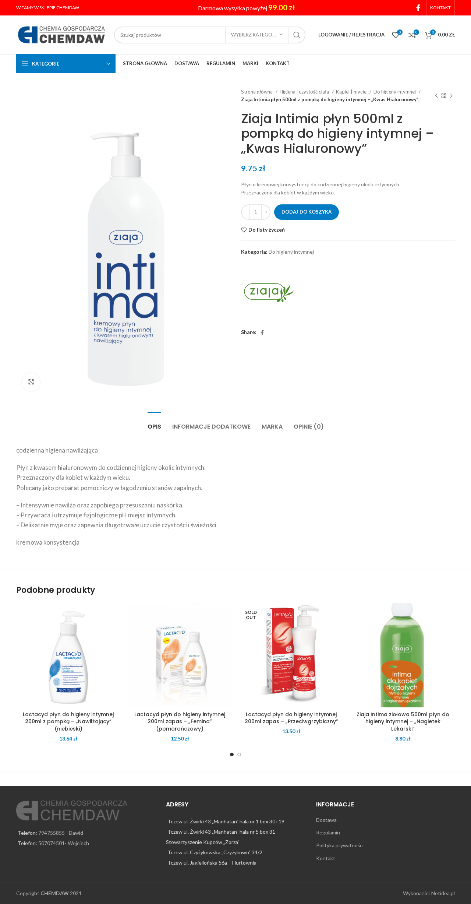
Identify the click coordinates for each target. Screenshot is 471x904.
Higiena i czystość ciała (305, 92)
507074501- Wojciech (63, 843)
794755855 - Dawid (60, 833)
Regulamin (328, 832)
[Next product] (451, 95)
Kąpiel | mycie (352, 92)
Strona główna (257, 92)
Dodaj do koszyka (306, 212)
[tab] (154, 423)
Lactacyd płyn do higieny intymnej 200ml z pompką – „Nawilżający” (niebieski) (68, 721)
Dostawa (326, 820)
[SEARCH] (296, 35)
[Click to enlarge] (31, 382)
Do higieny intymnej (395, 92)
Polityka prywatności (340, 845)
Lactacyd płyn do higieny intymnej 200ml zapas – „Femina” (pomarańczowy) (179, 721)
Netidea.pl (443, 893)
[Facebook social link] (418, 7)
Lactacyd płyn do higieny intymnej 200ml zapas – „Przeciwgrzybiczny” (291, 718)
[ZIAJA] (268, 292)
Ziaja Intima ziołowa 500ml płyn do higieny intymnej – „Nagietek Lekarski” (403, 721)
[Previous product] (436, 95)
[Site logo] (61, 34)
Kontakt (325, 858)
